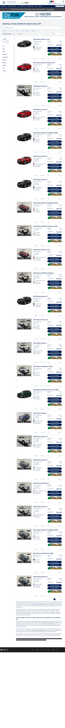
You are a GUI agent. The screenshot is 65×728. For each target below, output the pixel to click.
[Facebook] (50, 1)
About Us (40, 6)
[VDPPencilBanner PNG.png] (32, 15)
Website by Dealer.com (4, 650)
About (41, 649)
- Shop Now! (50, 9)
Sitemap (49, 649)
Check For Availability (54, 48)
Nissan (14, 33)
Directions (33, 649)
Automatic (34, 30)
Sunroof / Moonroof (25, 30)
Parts (36, 6)
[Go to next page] (62, 599)
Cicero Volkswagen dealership (38, 604)
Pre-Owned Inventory (12, 6)
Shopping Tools (22, 6)
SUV (13, 30)
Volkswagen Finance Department (47, 622)
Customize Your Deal (54, 50)
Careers (57, 649)
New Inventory (3, 6)
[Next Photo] (31, 91)
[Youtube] (53, 1)
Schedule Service (30, 6)
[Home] (4, 2)
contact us (50, 635)
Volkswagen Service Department (38, 630)
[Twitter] (51, 1)
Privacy (45, 649)
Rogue (5, 30)
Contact (37, 649)
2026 (9, 30)
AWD (18, 30)
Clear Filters (19, 33)
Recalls (53, 649)
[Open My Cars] (63, 1)
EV (17, 6)
